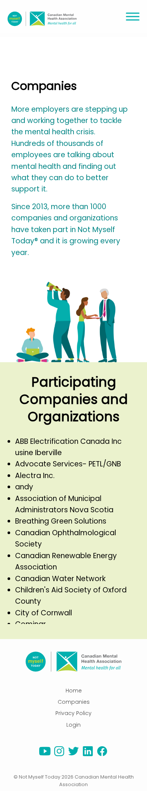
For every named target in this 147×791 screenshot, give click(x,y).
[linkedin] (87, 755)
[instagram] (59, 755)
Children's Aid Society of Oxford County (71, 595)
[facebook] (102, 755)
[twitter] (73, 755)
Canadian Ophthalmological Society (65, 538)
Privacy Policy (73, 713)
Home (74, 690)
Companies (74, 702)
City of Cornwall (43, 613)
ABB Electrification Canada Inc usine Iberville (68, 447)
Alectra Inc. (35, 476)
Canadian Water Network (60, 579)
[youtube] (45, 755)
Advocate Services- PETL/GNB (68, 464)
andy (24, 487)
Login (73, 725)
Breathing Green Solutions (60, 521)
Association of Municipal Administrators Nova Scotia (64, 504)
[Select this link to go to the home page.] (73, 661)
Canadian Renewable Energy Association (66, 561)
